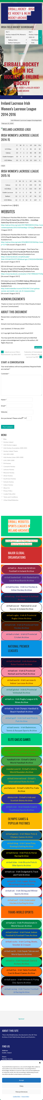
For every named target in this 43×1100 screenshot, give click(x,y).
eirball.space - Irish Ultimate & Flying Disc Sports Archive (21, 981)
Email (3, 406)
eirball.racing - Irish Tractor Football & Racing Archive (21, 990)
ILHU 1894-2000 (8, 460)
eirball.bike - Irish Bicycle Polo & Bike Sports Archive (21, 864)
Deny (21, 1086)
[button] (40, 1063)
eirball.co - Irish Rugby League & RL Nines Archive (21, 700)
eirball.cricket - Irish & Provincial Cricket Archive (21, 635)
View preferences (21, 1092)
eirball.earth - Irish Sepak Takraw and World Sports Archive (21, 952)
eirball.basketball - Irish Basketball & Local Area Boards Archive (21, 579)
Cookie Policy (16, 1096)
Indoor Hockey (8, 485)
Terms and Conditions (10, 497)
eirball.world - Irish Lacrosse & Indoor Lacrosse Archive (21, 681)
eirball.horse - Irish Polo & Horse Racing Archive (21, 854)
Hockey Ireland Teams (10, 451)
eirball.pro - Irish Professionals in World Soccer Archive (21, 924)
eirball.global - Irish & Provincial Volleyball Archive (21, 691)
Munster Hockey (8, 473)
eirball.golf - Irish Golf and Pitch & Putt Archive (22, 719)
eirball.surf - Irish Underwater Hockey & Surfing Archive (21, 901)
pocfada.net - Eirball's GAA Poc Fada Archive (21, 789)
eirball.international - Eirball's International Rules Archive (21, 780)
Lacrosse (38, 347)
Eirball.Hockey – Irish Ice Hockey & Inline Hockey (21, 73)
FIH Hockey (7, 463)
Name (3, 400)
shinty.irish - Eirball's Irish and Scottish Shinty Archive (21, 799)
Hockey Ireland (8, 442)
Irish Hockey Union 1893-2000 (13, 457)
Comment (5, 374)
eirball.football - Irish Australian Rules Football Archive (21, 663)
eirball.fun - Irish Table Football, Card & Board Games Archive (22, 971)
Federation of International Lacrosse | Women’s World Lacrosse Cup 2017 (33, 354)
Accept (21, 1080)
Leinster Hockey (8, 469)
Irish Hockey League (10, 445)
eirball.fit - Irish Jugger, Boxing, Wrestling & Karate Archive (21, 882)
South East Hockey (9, 479)
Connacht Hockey (9, 466)
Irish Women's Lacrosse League (21, 120)
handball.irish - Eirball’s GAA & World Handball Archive (21, 761)
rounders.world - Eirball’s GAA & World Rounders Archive (21, 770)
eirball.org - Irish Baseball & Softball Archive (22, 598)
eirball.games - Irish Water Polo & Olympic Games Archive (21, 835)
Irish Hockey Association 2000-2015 (15, 448)
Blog (4, 439)
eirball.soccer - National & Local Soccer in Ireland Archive (21, 607)
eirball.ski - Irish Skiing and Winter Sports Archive (21, 892)
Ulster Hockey (8, 476)
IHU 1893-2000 (8, 454)
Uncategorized (36, 120)
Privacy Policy (25, 1096)
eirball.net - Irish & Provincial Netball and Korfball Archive (21, 672)
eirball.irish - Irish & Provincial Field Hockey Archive (21, 626)
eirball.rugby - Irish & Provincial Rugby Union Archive (21, 617)
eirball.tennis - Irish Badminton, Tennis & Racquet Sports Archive (21, 729)
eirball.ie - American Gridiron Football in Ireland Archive (21, 569)
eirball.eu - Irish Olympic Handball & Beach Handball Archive (21, 710)
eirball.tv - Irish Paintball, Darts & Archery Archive (21, 962)
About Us (6, 488)
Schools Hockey (8, 482)
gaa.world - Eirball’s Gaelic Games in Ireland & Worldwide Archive (21, 751)
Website (4, 412)
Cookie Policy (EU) (9, 494)
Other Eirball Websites (10, 500)
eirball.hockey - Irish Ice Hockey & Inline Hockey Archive (21, 588)
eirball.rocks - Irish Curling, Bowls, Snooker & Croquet (21, 943)
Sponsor (21, 53)
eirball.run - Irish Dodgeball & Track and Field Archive (21, 873)
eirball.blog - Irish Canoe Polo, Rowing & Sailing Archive (21, 845)
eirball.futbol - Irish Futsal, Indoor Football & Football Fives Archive (21, 934)
